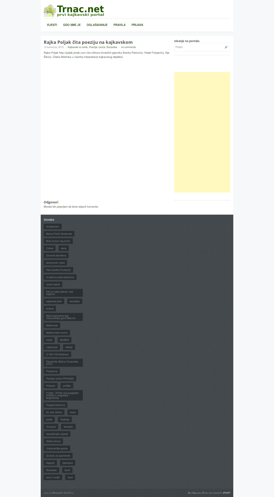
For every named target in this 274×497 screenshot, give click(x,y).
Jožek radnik (53, 284)
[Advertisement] (204, 132)
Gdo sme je (72, 25)
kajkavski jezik (54, 301)
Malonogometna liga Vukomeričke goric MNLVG (60, 317)
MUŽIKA (64, 339)
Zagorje (50, 462)
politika (67, 385)
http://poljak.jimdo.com (72, 52)
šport (67, 470)
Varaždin (68, 426)
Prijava (137, 25)
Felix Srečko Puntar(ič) (58, 270)
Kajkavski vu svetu (78, 47)
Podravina (51, 371)
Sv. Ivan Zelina (54, 412)
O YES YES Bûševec (57, 354)
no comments (128, 47)
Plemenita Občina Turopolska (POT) (62, 363)
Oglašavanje (97, 25)
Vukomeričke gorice (57, 448)
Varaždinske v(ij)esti (57, 434)
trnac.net (48, 492)
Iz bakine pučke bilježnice (60, 277)
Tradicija (64, 419)
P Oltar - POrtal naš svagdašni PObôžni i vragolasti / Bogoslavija (62, 395)
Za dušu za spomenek (58, 455)
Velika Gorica (53, 441)
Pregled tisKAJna (55, 405)
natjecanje (52, 347)
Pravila (120, 25)
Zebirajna (67, 462)
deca (63, 248)
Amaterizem (52, 226)
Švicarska (112, 47)
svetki (49, 419)
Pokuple (50, 385)
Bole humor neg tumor (58, 241)
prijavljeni (62, 206)
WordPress (68, 492)
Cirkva (49, 248)
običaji (69, 347)
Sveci (73, 412)
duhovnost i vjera (55, 262)
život (70, 477)
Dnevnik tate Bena (56, 255)
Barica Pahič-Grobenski (59, 233)
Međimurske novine (57, 332)
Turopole (51, 426)
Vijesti (52, 25)
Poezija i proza (97, 47)
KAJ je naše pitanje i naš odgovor (59, 293)
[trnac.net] (74, 10)
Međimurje (52, 325)
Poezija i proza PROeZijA (60, 378)
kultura (50, 308)
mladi (49, 339)
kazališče (75, 301)
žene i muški (53, 477)
